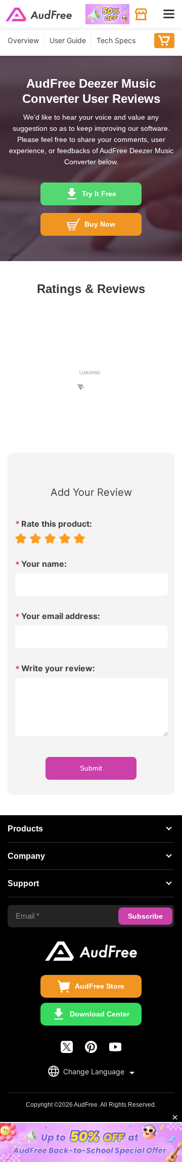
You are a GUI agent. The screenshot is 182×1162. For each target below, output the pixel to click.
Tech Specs (116, 40)
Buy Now (164, 40)
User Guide (68, 40)
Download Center (99, 1014)
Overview (23, 40)
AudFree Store (99, 986)
